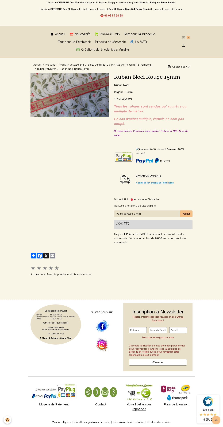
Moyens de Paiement (54, 404)
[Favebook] (102, 326)
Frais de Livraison (176, 404)
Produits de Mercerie (110, 42)
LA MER (140, 42)
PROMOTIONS (109, 34)
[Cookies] (7, 420)
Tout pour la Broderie (139, 34)
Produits (50, 64)
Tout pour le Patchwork (74, 42)
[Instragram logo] (102, 345)
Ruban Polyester (46, 68)
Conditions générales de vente (92, 422)
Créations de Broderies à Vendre (104, 49)
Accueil (59, 34)
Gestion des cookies (159, 422)
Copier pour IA (181, 66)
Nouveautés (82, 34)
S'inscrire (157, 362)
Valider (186, 213)
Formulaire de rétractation (128, 422)
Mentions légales (61, 422)
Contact (100, 404)
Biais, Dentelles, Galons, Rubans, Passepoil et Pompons (119, 64)
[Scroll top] (216, 420)
